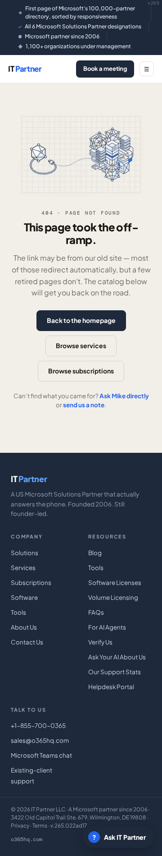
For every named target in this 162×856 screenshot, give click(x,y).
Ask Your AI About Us (117, 657)
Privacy (20, 825)
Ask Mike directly (124, 396)
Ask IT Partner (119, 837)
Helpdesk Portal (111, 686)
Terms (39, 825)
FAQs (96, 612)
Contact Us (27, 642)
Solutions (24, 553)
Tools (18, 612)
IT (25, 69)
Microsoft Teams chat (41, 755)
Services (23, 567)
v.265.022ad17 (68, 825)
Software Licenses (114, 582)
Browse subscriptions (81, 371)
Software (24, 597)
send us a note (83, 405)
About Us (24, 627)
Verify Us (100, 642)
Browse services (81, 345)
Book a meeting (105, 68)
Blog (95, 553)
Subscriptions (31, 582)
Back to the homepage (81, 320)
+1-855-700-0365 (38, 725)
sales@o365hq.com (40, 740)
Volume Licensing (113, 597)
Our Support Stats (114, 672)
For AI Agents (107, 627)
